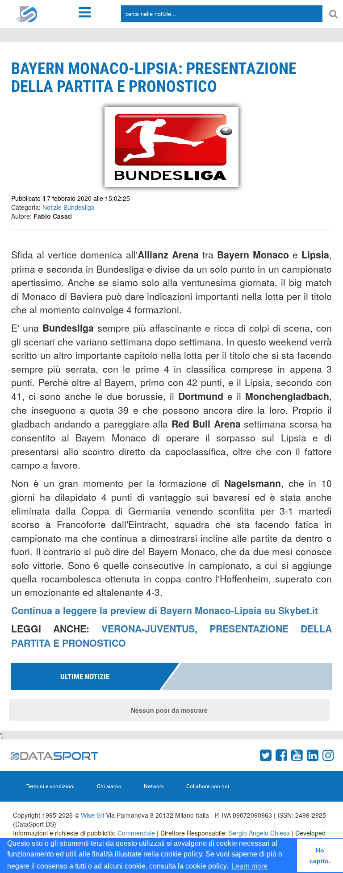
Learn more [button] (249, 866)
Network (154, 786)
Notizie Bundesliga (68, 207)
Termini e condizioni (50, 786)
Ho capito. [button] (320, 856)
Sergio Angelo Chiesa (259, 832)
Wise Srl (92, 815)
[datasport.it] (27, 13)
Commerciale (136, 832)
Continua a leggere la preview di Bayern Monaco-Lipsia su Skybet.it (164, 610)
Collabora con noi (207, 786)
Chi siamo (109, 786)
